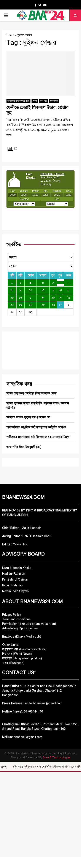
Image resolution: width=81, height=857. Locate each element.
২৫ (43, 305)
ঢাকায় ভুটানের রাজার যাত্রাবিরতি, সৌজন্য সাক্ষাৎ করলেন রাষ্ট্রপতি (47, 766)
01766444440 (33, 711)
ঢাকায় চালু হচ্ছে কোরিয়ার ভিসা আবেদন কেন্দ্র (31, 393)
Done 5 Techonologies (56, 757)
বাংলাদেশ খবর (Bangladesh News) (24, 649)
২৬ (53, 305)
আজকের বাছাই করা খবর (18, 101)
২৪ (30, 305)
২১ (68, 297)
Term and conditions (16, 619)
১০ (30, 290)
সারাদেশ (54, 101)
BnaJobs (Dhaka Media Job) (21, 636)
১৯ (53, 297)
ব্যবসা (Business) (13, 663)
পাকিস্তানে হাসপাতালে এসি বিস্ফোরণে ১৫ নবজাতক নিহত (37, 437)
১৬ (20, 297)
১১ (42, 290)
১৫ (12, 297)
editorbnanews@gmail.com (43, 703)
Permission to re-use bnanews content (29, 624)
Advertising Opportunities (20, 628)
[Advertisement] (40, 814)
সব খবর (43, 101)
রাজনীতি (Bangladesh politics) (22, 658)
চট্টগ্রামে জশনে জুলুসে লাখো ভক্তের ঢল (28, 417)
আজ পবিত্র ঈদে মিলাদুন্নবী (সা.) (23, 447)
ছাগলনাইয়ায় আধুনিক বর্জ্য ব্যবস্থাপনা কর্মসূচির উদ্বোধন (36, 427)
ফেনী (35, 101)
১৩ (60, 290)
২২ (12, 305)
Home (10, 35)
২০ (60, 297)
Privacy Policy (11, 615)
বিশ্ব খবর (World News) (17, 654)
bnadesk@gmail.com (27, 737)
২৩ (20, 305)
